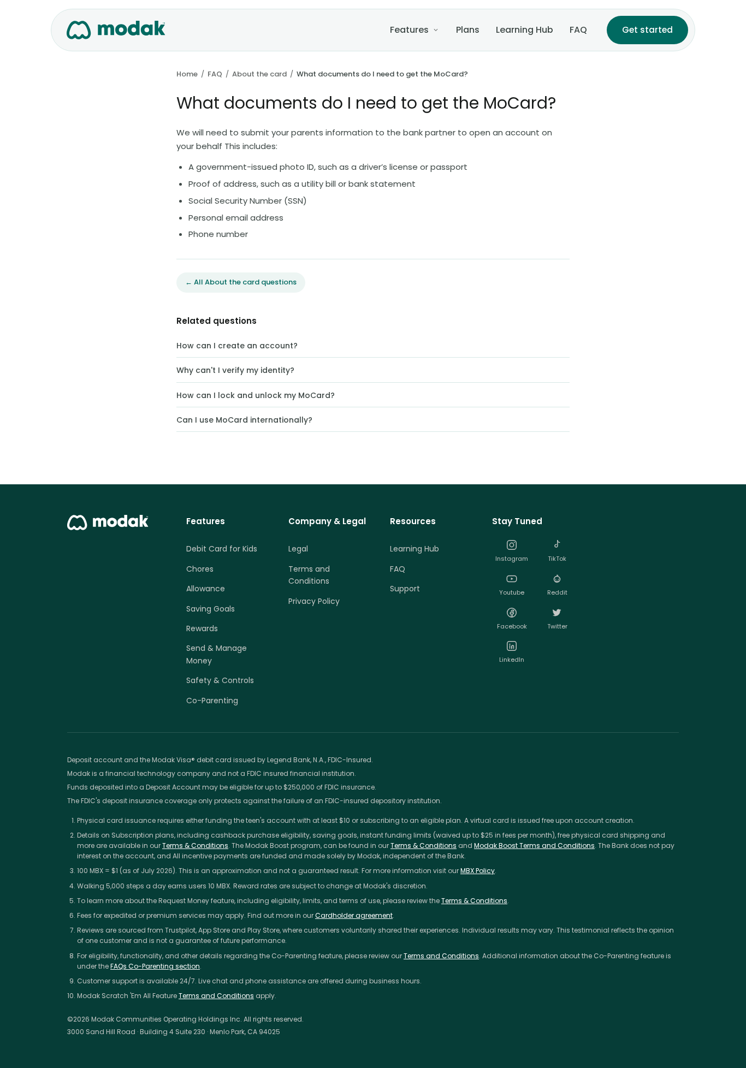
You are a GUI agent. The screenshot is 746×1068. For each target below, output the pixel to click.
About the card (259, 74)
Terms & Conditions (195, 845)
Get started (647, 29)
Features (409, 29)
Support (405, 588)
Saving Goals (210, 608)
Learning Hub (524, 29)
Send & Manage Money (216, 654)
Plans (467, 29)
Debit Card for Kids (221, 548)
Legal (298, 548)
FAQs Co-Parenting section (155, 966)
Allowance (205, 588)
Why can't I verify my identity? (235, 370)
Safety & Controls (220, 680)
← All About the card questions (241, 282)
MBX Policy (477, 870)
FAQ (578, 29)
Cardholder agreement (354, 915)
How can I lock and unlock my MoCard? (255, 395)
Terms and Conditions (309, 574)
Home (187, 74)
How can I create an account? (237, 345)
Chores (200, 568)
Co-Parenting (212, 700)
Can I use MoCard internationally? (244, 419)
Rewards (202, 628)
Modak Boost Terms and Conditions (534, 845)
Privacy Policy (314, 601)
